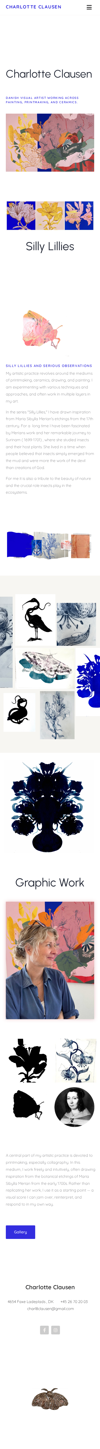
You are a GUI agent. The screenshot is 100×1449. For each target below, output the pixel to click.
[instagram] (55, 1330)
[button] (20, 1232)
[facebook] (44, 1330)
